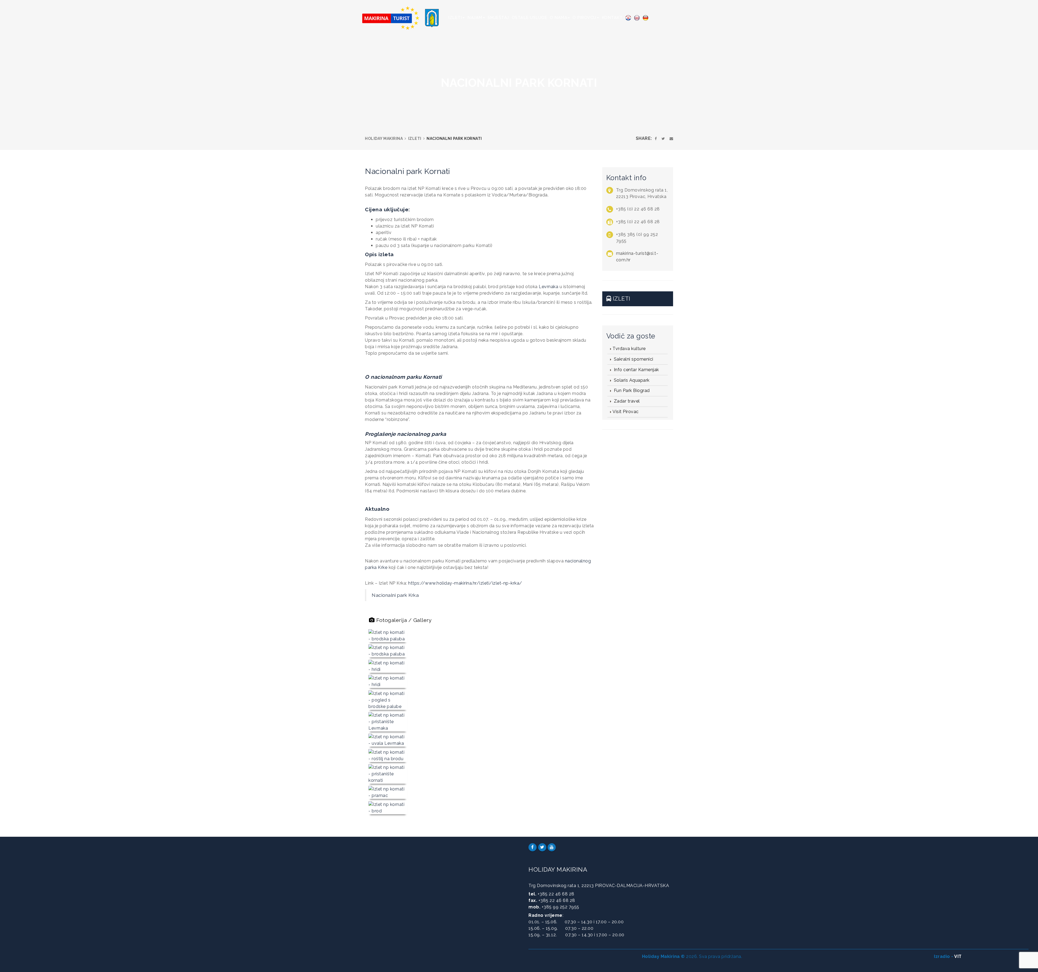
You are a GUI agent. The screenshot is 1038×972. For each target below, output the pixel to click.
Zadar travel (626, 401)
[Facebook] (656, 139)
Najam (474, 17)
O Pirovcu (584, 17)
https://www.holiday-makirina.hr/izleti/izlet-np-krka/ (465, 583)
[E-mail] (671, 139)
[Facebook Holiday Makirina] (532, 847)
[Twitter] (663, 139)
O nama (558, 17)
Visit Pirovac (626, 411)
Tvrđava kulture (629, 348)
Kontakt (612, 17)
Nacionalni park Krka (395, 595)
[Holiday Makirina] (404, 16)
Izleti (455, 17)
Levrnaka (548, 286)
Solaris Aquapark (631, 380)
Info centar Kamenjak (636, 369)
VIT (958, 956)
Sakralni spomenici (633, 359)
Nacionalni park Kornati (407, 171)
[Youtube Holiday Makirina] (552, 847)
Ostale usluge (529, 17)
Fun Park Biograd (631, 390)
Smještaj (498, 17)
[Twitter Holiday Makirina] (542, 847)
